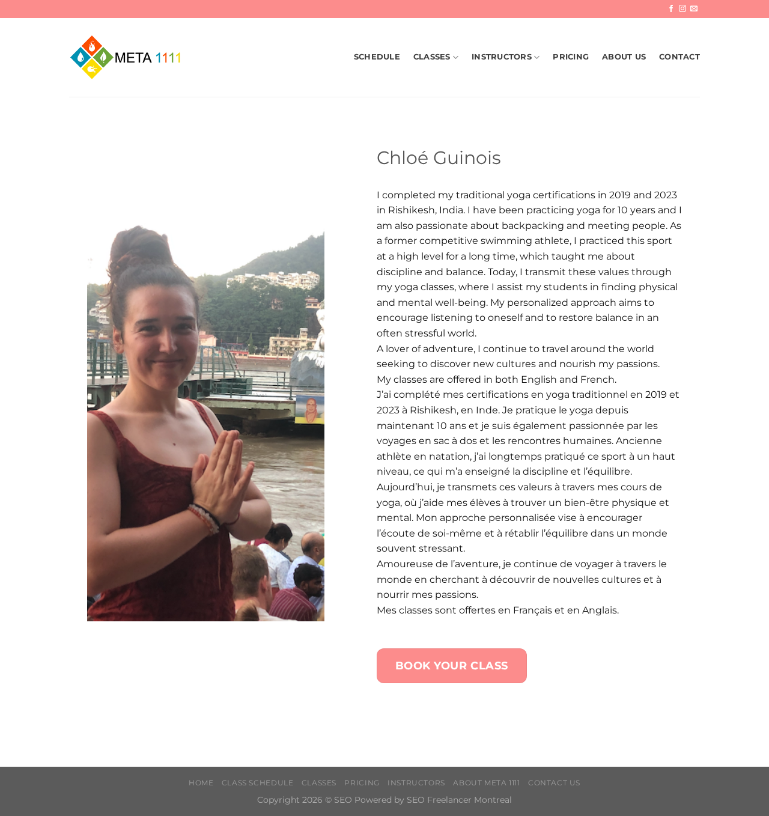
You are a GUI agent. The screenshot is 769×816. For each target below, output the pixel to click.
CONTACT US (554, 782)
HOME (201, 782)
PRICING (571, 56)
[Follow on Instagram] (682, 9)
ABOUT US (624, 56)
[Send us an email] (694, 9)
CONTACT (679, 56)
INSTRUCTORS (502, 56)
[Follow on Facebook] (671, 9)
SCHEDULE (377, 56)
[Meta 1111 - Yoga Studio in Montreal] (129, 57)
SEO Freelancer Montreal (459, 799)
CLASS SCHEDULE (258, 782)
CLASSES (432, 56)
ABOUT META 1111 (486, 782)
